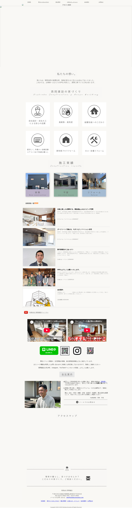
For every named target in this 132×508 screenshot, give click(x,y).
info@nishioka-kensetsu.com (75, 497)
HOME (29, 2)
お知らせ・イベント (72, 2)
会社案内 (86, 2)
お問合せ (101, 2)
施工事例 (58, 2)
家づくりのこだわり (43, 2)
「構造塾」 (103, 381)
